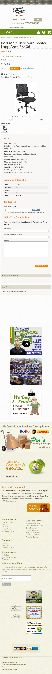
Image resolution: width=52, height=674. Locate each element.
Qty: (2, 68)
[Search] (38, 20)
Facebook (7, 559)
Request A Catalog (8, 547)
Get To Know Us (9, 520)
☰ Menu (8, 32)
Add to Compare (28, 68)
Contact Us (5, 555)
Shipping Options (29, 3)
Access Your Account (33, 523)
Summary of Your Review (13, 234)
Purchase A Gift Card (33, 535)
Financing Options (16, 3)
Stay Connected (9, 552)
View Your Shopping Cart (34, 526)
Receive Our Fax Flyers (9, 557)
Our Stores (6, 540)
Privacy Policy (6, 529)
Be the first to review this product (11, 57)
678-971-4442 (19, 27)
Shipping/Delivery (32, 530)
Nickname (7, 229)
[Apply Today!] (26, 309)
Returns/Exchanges (32, 532)
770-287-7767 (32, 23)
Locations (5, 543)
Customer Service (34, 521)
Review (6, 240)
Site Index (5, 527)
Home (3, 37)
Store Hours (5, 545)
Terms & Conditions (8, 531)
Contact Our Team (42, 3)
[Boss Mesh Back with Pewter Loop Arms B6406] (4, 129)
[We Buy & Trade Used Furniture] (26, 403)
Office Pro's (18, 658)
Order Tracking (31, 528)
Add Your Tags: (10, 207)
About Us (5, 3)
